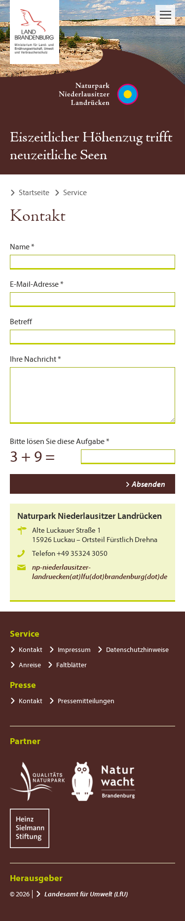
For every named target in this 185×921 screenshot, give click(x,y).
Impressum (74, 650)
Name (22, 246)
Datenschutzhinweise (137, 650)
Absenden (148, 484)
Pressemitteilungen (86, 701)
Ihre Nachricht (35, 359)
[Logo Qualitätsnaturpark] (37, 781)
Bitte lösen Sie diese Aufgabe (60, 441)
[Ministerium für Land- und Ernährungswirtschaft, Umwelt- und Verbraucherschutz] (34, 32)
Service (75, 192)
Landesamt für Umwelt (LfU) (86, 894)
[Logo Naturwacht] (103, 781)
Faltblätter (71, 665)
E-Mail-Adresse (37, 284)
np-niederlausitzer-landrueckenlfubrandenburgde (99, 572)
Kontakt (30, 650)
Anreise (30, 665)
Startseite (34, 192)
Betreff (21, 321)
